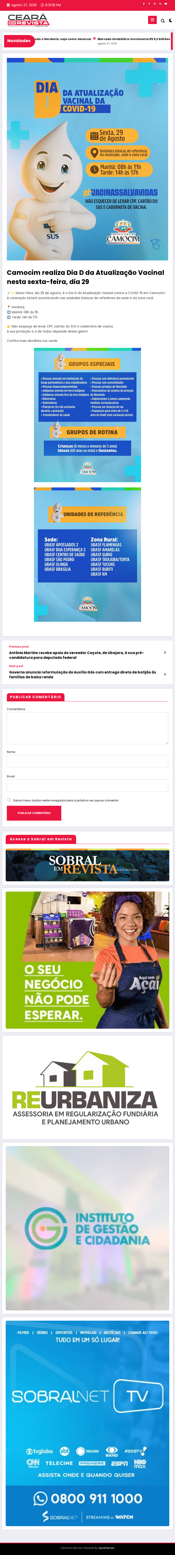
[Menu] (152, 20)
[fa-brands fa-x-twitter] (149, 4)
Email (11, 776)
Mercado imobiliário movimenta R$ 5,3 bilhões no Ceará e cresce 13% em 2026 (107, 39)
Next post (16, 666)
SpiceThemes (106, 1548)
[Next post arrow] (165, 674)
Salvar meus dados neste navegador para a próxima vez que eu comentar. (66, 800)
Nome (11, 752)
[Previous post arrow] (165, 652)
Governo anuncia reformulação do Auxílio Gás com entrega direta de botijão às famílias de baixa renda (82, 674)
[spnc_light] (170, 20)
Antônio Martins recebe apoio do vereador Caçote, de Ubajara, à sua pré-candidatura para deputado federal (76, 655)
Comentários (16, 709)
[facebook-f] (144, 4)
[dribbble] (155, 4)
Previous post (19, 646)
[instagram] (160, 4)
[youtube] (166, 4)
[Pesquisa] (163, 21)
